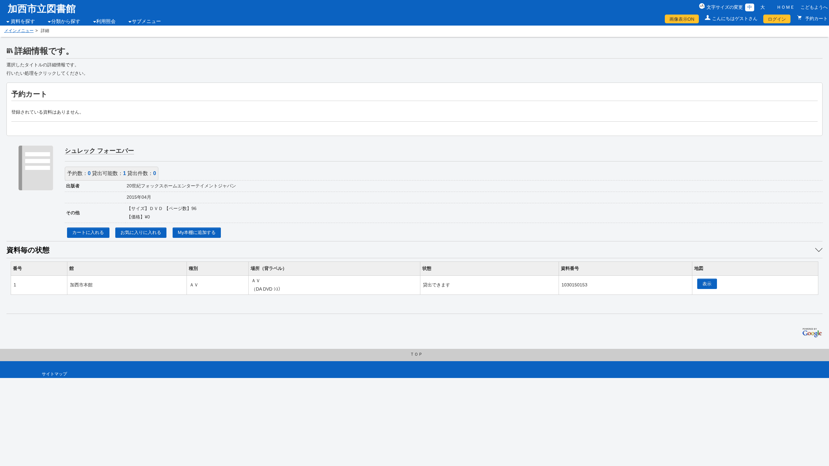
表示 (706, 283)
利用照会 (106, 21)
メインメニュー (19, 30)
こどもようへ (814, 7)
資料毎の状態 (28, 250)
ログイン (777, 19)
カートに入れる (88, 232)
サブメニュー (146, 21)
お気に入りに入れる (140, 232)
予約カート (816, 18)
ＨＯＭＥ (786, 7)
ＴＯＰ (416, 354)
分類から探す (65, 21)
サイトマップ (54, 374)
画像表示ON (681, 19)
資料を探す (23, 21)
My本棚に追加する (197, 232)
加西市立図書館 (42, 8)
